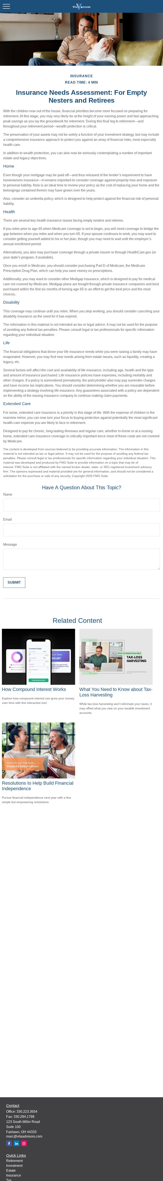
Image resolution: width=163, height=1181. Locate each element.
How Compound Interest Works (34, 689)
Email (7, 519)
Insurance (13, 1175)
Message (10, 544)
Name (7, 494)
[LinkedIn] (16, 1143)
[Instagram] (24, 1143)
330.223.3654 (27, 1111)
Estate (11, 1170)
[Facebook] (9, 1143)
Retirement (14, 1161)
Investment (14, 1165)
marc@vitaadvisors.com (24, 1136)
